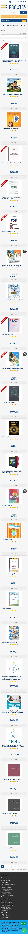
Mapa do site (4, 910)
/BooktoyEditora (6, 880)
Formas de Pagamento (7, 886)
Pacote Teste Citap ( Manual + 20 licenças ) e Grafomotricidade (11, 266)
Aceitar (23, 923)
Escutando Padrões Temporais (11, 848)
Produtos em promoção (7, 905)
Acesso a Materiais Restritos (8, 884)
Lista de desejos (5, 917)
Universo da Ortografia (9, 574)
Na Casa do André (7, 539)
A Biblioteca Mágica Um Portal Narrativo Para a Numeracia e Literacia (14, 60)
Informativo (4, 919)
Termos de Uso (5, 897)
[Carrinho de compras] (25, 1)
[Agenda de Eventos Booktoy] (18, 1)
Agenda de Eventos (6, 901)
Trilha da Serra (6, 608)
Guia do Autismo (7, 505)
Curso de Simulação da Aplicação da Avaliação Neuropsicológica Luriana (12, 711)
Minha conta (4, 914)
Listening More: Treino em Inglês (11, 779)
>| (15, 866)
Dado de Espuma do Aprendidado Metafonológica (11, 471)
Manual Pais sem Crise (8, 231)
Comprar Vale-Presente (7, 904)
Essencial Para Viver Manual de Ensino (13, 163)
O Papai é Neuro (6, 437)
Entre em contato (5, 907)
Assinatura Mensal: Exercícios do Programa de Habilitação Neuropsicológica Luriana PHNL (11, 678)
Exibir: (25, 38)
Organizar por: (23, 33)
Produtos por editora (12, 25)
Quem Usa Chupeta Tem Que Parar (12, 94)
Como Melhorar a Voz (8, 402)
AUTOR (23, 25)
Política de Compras (6, 893)
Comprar (14, 74)
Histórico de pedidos (6, 916)
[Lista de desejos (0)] (23, 1)
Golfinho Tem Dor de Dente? (10, 128)
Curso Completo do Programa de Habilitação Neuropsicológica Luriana (13, 745)
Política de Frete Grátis (7, 895)
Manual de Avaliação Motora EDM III (12, 300)
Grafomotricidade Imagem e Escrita (12, 368)
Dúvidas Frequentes (6, 887)
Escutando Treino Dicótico (9, 813)
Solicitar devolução (6, 908)
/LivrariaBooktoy (6, 878)
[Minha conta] (21, 1)
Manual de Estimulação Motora (11, 642)
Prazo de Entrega (5, 892)
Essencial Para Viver (7, 334)
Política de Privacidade (6, 889)
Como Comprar (5, 890)
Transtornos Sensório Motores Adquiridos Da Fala (11, 197)
